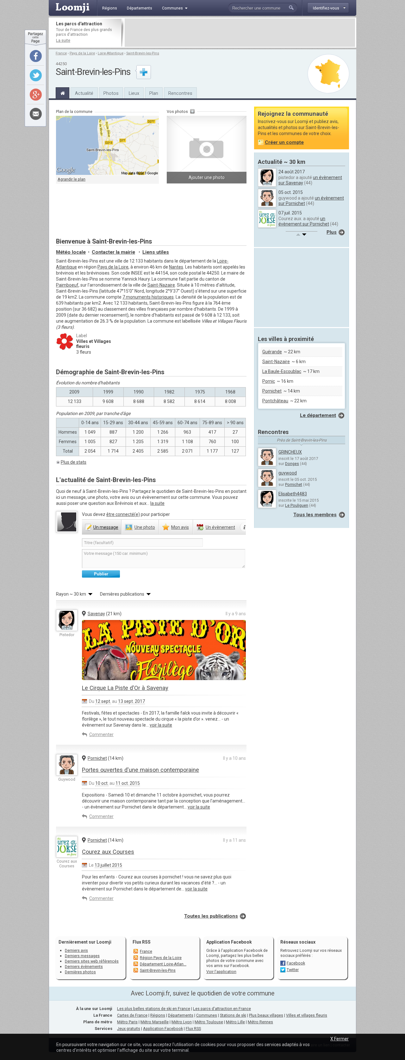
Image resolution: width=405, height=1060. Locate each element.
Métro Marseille (154, 1022)
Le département (318, 415)
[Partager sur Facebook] (36, 56)
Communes (206, 1015)
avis (180, 527)
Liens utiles (155, 252)
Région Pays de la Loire (161, 957)
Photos (111, 93)
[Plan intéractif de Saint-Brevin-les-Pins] (107, 145)
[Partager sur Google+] (36, 95)
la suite (157, 503)
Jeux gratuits (128, 1028)
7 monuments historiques (148, 297)
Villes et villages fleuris (306, 1015)
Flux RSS (142, 942)
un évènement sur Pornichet (303, 221)
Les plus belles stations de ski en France (153, 1008)
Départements (180, 1015)
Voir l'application (221, 971)
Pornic (268, 381)
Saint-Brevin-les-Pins (142, 53)
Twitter (293, 969)
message (105, 527)
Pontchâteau (275, 400)
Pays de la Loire (82, 53)
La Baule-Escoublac (281, 371)
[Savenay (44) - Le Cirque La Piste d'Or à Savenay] (164, 666)
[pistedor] (67, 620)
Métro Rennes (260, 1022)
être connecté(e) (123, 514)
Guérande (272, 351)
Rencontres (180, 93)
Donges (292, 463)
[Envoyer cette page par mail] (36, 114)
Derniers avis (76, 950)
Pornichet (97, 758)
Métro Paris (127, 1022)
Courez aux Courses (108, 851)
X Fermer (339, 1038)
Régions (157, 1015)
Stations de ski (233, 1015)
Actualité (84, 93)
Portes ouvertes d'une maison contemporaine (140, 769)
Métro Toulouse (209, 1022)
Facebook (296, 963)
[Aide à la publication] (244, 527)
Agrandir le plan (71, 179)
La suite (63, 40)
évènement (220, 527)
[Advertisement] (240, 32)
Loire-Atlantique (110, 53)
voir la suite (161, 725)
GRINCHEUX (290, 452)
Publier (101, 574)
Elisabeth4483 (292, 493)
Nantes (176, 267)
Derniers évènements (84, 966)
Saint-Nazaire (161, 285)
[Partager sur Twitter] (36, 75)
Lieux (134, 93)
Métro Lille (235, 1022)
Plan (153, 93)
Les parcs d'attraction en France (222, 1008)
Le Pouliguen (296, 505)
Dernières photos (80, 972)
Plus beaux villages (266, 1015)
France (61, 53)
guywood (287, 472)
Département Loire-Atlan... (163, 964)
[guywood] (67, 765)
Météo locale (71, 252)
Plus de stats (73, 462)
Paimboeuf (67, 285)
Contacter (113, 252)
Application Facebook (163, 1028)
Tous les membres (315, 515)
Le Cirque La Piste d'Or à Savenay (125, 688)
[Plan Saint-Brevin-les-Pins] (328, 73)
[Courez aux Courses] (67, 847)
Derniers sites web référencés (92, 961)
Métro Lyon (181, 1022)
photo (144, 527)
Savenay (96, 613)
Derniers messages (82, 955)
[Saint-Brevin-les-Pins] (62, 92)
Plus (332, 232)
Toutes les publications (211, 916)
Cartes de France (132, 1015)
